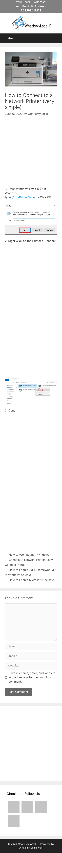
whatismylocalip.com (31, 847)
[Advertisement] (31, 154)
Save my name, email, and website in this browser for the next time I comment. (32, 677)
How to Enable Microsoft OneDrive (32, 580)
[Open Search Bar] (57, 38)
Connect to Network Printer (27, 559)
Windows (43, 554)
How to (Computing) (22, 554)
